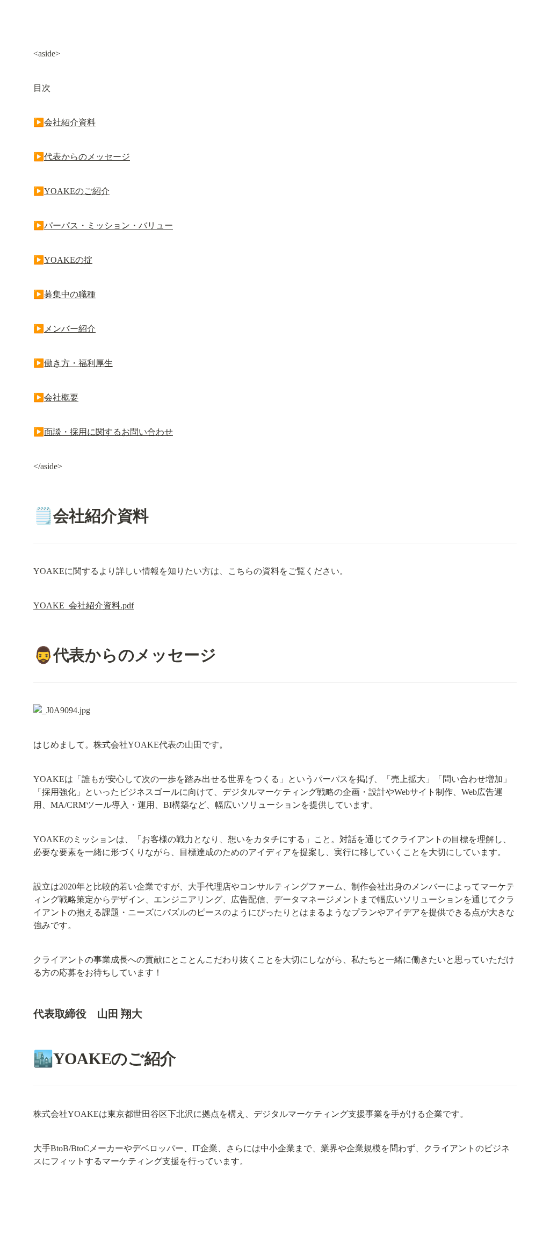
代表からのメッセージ (87, 156)
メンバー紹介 (70, 328)
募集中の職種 (70, 294)
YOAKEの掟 (68, 259)
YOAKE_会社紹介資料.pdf (83, 605)
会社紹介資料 (70, 122)
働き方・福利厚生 (78, 363)
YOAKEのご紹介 (77, 191)
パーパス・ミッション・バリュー (108, 225)
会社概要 (61, 397)
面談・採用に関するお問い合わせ (108, 431)
